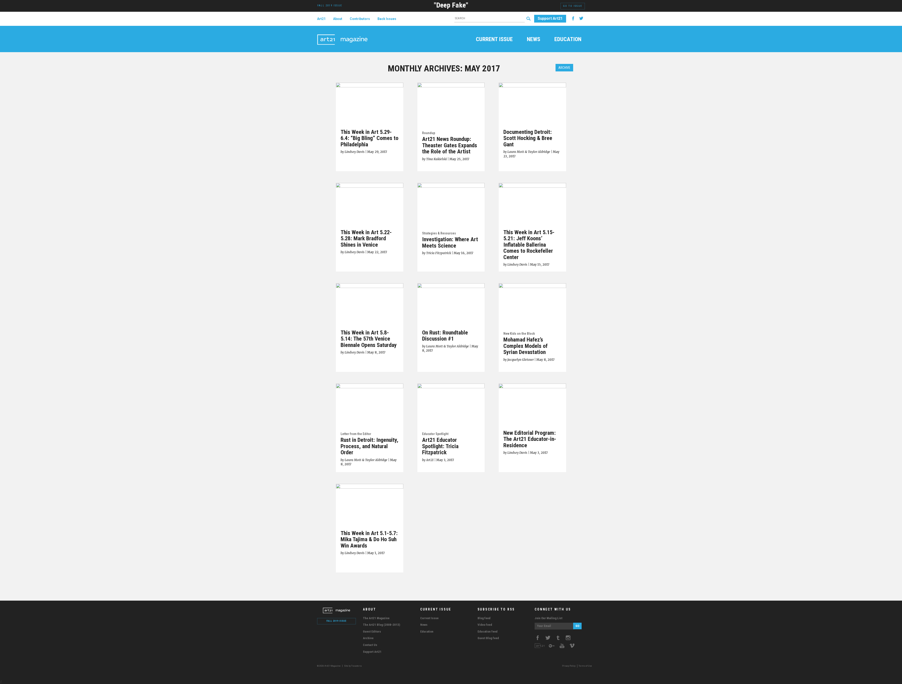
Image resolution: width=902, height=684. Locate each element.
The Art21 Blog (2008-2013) (381, 624)
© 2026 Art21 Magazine (329, 666)
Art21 (321, 19)
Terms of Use (585, 666)
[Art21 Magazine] (342, 34)
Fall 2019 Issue (336, 621)
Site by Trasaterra (353, 666)
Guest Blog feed (488, 638)
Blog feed (484, 618)
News (533, 40)
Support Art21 (550, 18)
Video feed (485, 624)
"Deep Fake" (451, 5)
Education (567, 40)
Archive (564, 68)
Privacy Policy (568, 666)
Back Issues (386, 19)
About (337, 19)
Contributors (360, 19)
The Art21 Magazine (376, 618)
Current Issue (494, 40)
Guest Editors (372, 631)
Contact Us (370, 645)
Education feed (488, 631)
